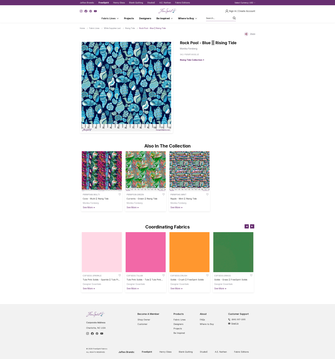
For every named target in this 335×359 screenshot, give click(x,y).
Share (252, 34)
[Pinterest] (90, 11)
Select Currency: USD (244, 3)
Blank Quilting (136, 2)
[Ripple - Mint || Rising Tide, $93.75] (189, 171)
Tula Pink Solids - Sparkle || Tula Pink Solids (102, 280)
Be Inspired (164, 18)
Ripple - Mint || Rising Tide (183, 199)
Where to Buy (186, 18)
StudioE (151, 2)
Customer (142, 324)
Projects (129, 18)
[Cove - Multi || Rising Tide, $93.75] (101, 171)
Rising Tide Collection (191, 60)
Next (252, 226)
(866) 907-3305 (238, 319)
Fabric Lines (109, 18)
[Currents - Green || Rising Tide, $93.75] (145, 171)
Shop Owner (144, 319)
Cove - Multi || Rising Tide (95, 199)
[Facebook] (86, 11)
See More (88, 207)
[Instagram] (81, 11)
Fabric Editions (182, 2)
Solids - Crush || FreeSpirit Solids (187, 280)
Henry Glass (119, 2)
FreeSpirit (104, 2)
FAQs (202, 319)
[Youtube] (95, 11)
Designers (145, 18)
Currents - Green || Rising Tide (142, 199)
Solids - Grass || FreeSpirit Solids (230, 280)
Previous (247, 226)
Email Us (235, 323)
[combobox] (221, 18)
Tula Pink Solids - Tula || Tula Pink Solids (144, 280)
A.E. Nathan (165, 2)
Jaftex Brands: (87, 2)
